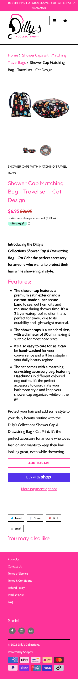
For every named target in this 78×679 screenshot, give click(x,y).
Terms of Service (18, 573)
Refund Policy (16, 588)
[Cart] (65, 20)
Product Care (16, 595)
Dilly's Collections (28, 644)
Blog (10, 602)
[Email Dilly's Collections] (31, 631)
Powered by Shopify (20, 652)
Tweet (18, 518)
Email (18, 528)
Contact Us (15, 566)
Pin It (55, 518)
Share (37, 518)
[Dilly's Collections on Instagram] (21, 631)
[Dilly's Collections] (24, 29)
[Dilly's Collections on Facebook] (12, 631)
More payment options (39, 489)
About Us (14, 559)
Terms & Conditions (20, 580)
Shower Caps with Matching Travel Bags (37, 169)
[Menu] (54, 20)
